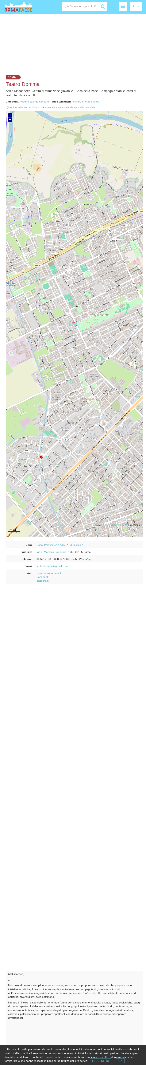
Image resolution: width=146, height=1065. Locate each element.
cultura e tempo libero (86, 101)
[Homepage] (18, 7)
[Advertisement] (73, 43)
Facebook (42, 576)
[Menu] (123, 6)
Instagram (42, 580)
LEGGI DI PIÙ (100, 1060)
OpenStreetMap (121, 525)
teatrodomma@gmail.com (52, 566)
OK (120, 1060)
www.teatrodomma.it (48, 573)
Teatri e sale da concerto (35, 101)
